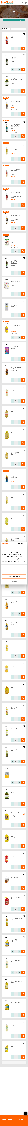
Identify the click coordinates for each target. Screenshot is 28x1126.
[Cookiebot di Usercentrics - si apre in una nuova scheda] (17, 544)
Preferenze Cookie (19, 567)
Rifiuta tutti (14, 581)
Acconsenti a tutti (14, 571)
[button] (18, 29)
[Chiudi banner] (25, 543)
